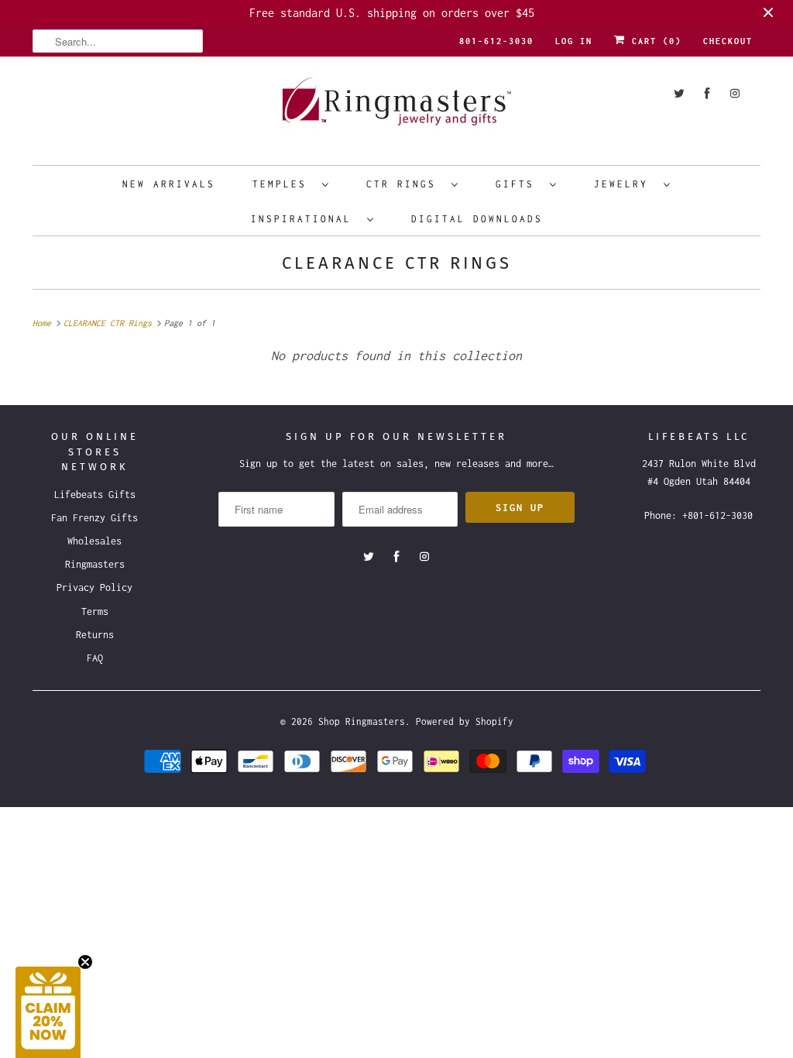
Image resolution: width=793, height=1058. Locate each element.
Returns (95, 635)
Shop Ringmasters (361, 721)
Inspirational (305, 219)
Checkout (728, 41)
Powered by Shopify (464, 721)
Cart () (653, 41)
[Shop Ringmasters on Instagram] (735, 93)
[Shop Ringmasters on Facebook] (707, 93)
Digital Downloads (477, 219)
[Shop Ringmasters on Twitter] (679, 93)
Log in (573, 41)
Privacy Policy (94, 587)
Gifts (519, 184)
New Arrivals (168, 184)
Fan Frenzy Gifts (94, 518)
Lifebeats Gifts (95, 494)
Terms (94, 611)
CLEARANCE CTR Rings (397, 262)
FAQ (95, 658)
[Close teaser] (85, 962)
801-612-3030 (496, 41)
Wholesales (94, 541)
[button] (48, 1012)
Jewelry (625, 184)
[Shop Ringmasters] (396, 108)
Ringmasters (95, 564)
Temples (283, 184)
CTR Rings (405, 184)
